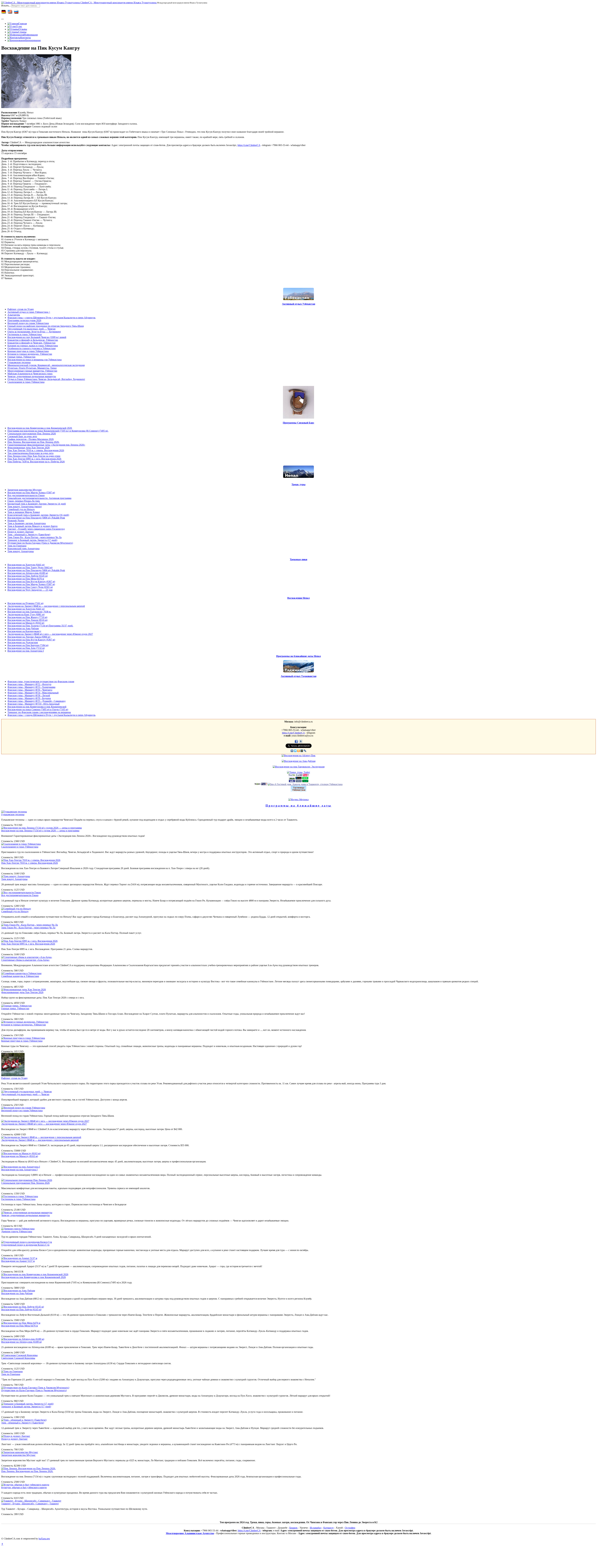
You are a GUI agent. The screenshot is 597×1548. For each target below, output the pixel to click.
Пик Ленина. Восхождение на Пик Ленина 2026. (33, 442)
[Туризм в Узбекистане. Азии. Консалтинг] (299, 775)
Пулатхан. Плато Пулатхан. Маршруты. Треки (32, 368)
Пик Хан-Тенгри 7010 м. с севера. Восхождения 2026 (35, 450)
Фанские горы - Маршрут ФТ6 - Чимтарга (29, 690)
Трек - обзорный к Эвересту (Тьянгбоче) (28, 534)
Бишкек (293, 1527)
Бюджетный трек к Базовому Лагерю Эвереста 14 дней (36, 503)
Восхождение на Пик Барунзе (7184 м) (27, 645)
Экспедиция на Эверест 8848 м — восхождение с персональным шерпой (46, 606)
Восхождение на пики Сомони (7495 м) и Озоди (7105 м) (37, 709)
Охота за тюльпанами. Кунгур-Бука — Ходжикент (34, 331)
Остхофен (350, 1527)
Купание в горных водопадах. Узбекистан (29, 354)
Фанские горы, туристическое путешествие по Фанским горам (40, 681)
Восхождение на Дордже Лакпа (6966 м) (28, 637)
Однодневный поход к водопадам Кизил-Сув (25, 1245)
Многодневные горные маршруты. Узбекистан (32, 370)
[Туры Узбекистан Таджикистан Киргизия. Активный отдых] (292, 781)
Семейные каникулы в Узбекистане (20, 976)
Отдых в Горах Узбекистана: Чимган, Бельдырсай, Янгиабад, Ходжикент (46, 379)
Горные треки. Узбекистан (21, 356)
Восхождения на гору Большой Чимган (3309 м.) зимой (36, 337)
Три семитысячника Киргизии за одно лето (30, 453)
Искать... (6, 5)
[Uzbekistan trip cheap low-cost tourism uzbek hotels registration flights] (299, 781)
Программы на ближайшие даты (298, 805)
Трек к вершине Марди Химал (23, 512)
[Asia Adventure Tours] (258, 784)
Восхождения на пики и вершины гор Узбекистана (34, 359)
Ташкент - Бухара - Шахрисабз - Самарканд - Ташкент (30, 1503)
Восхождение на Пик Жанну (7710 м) (27, 617)
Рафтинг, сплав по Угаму (20, 309)
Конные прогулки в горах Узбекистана (28, 351)
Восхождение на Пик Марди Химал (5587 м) (31, 492)
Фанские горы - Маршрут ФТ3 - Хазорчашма (31, 687)
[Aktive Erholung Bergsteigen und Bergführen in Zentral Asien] (305, 778)
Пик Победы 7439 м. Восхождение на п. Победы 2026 (36, 461)
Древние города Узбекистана (16, 1231)
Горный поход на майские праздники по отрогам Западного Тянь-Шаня (45, 326)
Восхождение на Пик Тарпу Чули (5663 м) (29, 567)
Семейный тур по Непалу (21, 509)
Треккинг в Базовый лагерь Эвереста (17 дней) (32, 540)
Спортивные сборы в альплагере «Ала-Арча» (25, 960)
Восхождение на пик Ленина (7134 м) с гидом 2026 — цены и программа (40, 830)
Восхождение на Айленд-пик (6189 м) (27, 573)
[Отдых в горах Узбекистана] (306, 775)
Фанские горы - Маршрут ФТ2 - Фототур (29, 684)
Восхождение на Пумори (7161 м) (25, 603)
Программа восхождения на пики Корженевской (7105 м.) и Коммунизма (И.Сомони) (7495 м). (57, 430)
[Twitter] (295, 751)
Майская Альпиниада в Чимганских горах (30, 373)
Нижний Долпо (15, 520)
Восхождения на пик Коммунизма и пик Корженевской (36, 706)
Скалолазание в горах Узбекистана (25, 382)
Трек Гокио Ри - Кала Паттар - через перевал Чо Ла (34, 537)
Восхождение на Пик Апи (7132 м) (26, 648)
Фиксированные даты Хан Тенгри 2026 (28, 447)
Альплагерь (13, 314)
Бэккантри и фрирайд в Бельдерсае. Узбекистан (32, 340)
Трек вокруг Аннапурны (20, 551)
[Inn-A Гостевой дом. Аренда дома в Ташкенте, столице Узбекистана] (305, 784)
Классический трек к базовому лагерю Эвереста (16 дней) (38, 515)
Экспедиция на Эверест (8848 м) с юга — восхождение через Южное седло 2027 (50, 634)
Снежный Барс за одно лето (22, 436)
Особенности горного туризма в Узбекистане (31, 348)
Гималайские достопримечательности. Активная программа (39, 498)
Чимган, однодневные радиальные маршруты (31, 376)
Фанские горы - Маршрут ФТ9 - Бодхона (29, 698)
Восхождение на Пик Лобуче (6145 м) (27, 576)
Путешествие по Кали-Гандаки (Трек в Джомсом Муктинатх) (40, 543)
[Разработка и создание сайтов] (299, 778)
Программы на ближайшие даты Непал (298, 656)
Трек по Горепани (16, 545)
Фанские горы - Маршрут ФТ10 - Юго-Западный (33, 704)
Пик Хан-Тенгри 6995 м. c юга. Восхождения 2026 (34, 458)
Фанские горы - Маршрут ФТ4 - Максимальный (33, 692)
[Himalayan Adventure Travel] (292, 778)
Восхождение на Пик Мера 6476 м (25, 578)
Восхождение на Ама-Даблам (23, 628)
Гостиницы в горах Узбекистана (24, 334)
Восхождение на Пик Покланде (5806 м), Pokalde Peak (36, 517)
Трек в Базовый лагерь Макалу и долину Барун (32, 526)
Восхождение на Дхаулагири (22, 642)
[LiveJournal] (305, 751)
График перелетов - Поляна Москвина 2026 (30, 439)
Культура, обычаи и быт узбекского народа (24, 1487)
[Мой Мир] (301, 751)
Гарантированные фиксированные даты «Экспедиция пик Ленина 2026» (46, 444)
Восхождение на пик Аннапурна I (25, 651)
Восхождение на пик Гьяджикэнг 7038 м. (29, 611)
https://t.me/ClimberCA (249, 145)
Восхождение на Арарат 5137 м (18, 1261)
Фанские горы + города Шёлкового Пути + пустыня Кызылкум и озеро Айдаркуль (51, 317)
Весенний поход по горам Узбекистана (28, 323)
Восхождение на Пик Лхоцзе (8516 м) (27, 620)
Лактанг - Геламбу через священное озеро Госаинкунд (36, 529)
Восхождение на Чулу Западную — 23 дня (29, 590)
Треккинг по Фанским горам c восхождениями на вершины (39, 712)
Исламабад (315, 1527)
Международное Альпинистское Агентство (190, 1533)
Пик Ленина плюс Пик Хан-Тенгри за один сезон (33, 456)
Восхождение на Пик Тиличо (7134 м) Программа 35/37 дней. (40, 625)
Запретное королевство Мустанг (24, 489)
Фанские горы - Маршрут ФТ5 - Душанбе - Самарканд (36, 701)
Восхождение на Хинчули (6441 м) (25, 564)
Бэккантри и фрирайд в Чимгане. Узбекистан (31, 342)
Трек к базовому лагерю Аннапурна (26, 523)
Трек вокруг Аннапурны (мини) (24, 506)
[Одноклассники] (298, 751)
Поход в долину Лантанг (20, 531)
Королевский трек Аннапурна (23, 548)
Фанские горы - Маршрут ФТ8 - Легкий (28, 695)
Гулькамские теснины (19, 362)
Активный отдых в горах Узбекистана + (28, 312)
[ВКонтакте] (292, 751)
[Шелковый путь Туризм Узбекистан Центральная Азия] (292, 775)
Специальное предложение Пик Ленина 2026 (31, 433)
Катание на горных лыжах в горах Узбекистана (32, 345)
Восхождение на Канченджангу (24, 631)
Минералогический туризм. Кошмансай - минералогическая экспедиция (46, 365)
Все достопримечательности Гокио (26, 495)
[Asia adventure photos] (305, 781)
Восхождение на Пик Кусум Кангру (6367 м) (31, 581)
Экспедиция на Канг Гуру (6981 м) (25, 614)
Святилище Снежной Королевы (18, 1358)
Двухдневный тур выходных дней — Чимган (31, 328)
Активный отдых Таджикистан (298, 676)
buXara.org (44, 1538)
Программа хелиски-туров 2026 (24, 320)
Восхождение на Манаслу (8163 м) (25, 623)
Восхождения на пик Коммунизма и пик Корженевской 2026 (39, 428)
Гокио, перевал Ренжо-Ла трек (23, 501)
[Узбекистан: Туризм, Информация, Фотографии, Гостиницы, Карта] (264, 784)
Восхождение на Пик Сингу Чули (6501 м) (30, 587)
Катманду (328, 1527)
